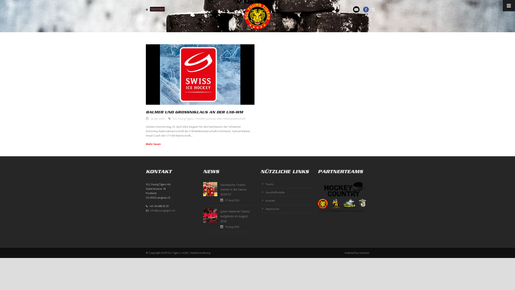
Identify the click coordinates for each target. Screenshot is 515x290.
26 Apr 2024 (158, 118)
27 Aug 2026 (232, 200)
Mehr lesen (153, 144)
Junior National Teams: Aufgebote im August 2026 (235, 216)
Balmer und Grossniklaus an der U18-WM (194, 112)
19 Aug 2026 (232, 227)
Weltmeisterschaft (234, 118)
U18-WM (200, 118)
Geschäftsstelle (275, 192)
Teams (270, 184)
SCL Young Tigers (183, 118)
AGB (185, 253)
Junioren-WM (214, 118)
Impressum (272, 209)
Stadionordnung (200, 253)
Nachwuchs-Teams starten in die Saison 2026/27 (233, 189)
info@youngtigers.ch (162, 210)
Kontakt (270, 200)
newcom (364, 253)
